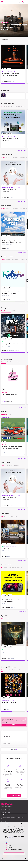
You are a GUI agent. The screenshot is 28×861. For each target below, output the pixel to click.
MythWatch (5, 549)
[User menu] (24, 2)
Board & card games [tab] (6, 310)
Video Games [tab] (20, 310)
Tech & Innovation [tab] (8, 42)
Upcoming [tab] (8, 157)
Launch (13, 724)
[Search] (18, 2)
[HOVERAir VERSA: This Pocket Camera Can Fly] (13, 173)
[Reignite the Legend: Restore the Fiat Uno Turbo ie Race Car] (13, 430)
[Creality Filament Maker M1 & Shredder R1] (13, 122)
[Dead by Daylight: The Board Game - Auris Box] (13, 326)
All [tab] (1, 42)
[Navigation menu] (26, 1)
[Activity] (21, 1)
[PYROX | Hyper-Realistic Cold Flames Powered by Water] (13, 57)
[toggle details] (24, 83)
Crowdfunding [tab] (15, 157)
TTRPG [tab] (13, 310)
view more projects (22, 86)
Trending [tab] (3, 465)
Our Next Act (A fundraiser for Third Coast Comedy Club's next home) (11, 242)
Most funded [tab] (9, 465)
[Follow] (3, 389)
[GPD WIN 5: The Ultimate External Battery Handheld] (13, 583)
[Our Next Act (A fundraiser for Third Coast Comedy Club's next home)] (13, 224)
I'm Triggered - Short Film (9, 394)
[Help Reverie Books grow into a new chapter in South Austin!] (13, 275)
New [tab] (10, 414)
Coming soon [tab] (4, 414)
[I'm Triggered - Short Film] (13, 377)
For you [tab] (3, 157)
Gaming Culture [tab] (24, 42)
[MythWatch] (13, 532)
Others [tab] (25, 310)
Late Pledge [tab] (22, 157)
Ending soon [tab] (16, 465)
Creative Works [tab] (16, 42)
